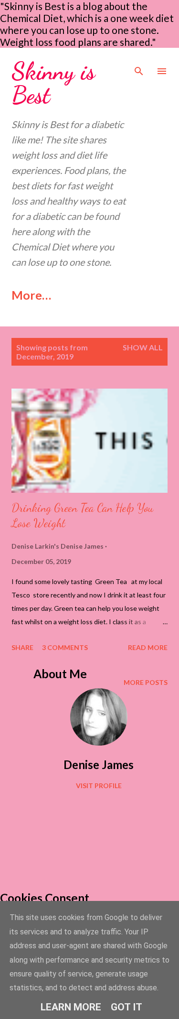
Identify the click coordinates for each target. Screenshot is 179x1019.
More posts (146, 682)
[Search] (139, 65)
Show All (143, 347)
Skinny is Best (53, 83)
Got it (126, 1007)
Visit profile (99, 785)
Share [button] (22, 647)
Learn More (71, 1007)
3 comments (65, 647)
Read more (148, 647)
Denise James (98, 764)
